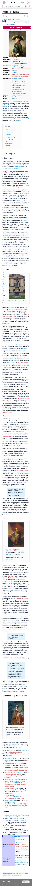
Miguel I (22, 848)
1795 (14, 797)
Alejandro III (18, 864)
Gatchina (25, 250)
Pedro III (14, 97)
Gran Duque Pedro (19, 166)
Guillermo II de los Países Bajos (15, 798)
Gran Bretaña (14, 360)
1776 (3, 752)
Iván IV (17, 839)
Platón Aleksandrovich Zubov (13, 550)
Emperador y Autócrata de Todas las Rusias (17, 30)
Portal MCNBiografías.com (20, 820)
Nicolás (7, 800)
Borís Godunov (20, 843)
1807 (26, 805)
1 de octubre (15, 61)
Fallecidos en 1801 (17, 875)
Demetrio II (24, 844)
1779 (19, 763)
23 (8, 569)
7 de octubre (23, 750)
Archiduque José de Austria (13, 774)
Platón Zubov (10, 576)
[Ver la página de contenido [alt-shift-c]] (3, 16)
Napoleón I (5, 657)
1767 (19, 551)
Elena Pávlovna (9, 779)
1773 (20, 744)
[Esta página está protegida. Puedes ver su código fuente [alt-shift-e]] (21, 16)
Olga (6, 795)
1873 (6, 807)
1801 (16, 57)
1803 (18, 779)
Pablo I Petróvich (15, 19)
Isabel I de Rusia (21, 165)
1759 (11, 754)
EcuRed (11, 2)
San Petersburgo (16, 63)
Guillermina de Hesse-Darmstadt (20, 74)
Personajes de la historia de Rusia (18, 873)
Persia (15, 333)
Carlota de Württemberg (17, 805)
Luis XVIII (10, 357)
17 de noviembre (3, 277)
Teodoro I (26, 841)
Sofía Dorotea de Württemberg (20, 76)
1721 (7, 846)
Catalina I (22, 855)
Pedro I (19, 851)
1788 (16, 788)
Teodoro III (18, 850)
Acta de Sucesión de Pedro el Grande (14, 235)
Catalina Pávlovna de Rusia (19, 85)
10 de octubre (13, 744)
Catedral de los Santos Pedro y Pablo (15, 315)
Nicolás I (17, 862)
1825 (15, 758)
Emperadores (6, 875)
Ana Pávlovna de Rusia (18, 89)
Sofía (24, 850)
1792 (9, 795)
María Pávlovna (9, 783)
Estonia (21, 359)
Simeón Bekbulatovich (19, 840)
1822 (22, 551)
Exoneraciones (19, 884)
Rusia (25, 63)
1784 (15, 779)
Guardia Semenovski (9, 460)
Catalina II (14, 70)
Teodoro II (17, 844)
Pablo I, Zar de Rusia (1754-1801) (14, 818)
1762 (15, 176)
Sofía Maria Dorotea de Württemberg (15, 728)
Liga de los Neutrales (22, 362)
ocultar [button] (12, 127)
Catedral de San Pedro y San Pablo (21, 69)
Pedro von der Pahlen (8, 436)
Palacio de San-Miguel (22, 598)
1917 (7, 861)
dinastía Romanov (8, 105)
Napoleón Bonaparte (7, 117)
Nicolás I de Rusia (16, 91)
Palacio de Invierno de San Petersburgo (15, 186)
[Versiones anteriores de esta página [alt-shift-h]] (24, 16)
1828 (14, 754)
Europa (25, 220)
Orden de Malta (8, 342)
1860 (13, 802)
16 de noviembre (13, 262)
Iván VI (17, 197)
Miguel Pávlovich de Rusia (19, 93)
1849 (24, 804)
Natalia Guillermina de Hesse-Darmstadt (15, 745)
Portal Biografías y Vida (12, 817)
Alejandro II (24, 862)
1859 (18, 783)
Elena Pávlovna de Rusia (18, 82)
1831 (22, 763)
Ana (18, 857)
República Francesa (21, 345)
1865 (17, 797)
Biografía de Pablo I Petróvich (12, 815)
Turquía (25, 333)
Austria (11, 335)
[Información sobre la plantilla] (30, 27)
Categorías (5, 873)
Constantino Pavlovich (18, 80)
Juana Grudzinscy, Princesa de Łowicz (17, 770)
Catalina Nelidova (7, 412)
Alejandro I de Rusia (17, 78)
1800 (14, 362)
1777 (7, 736)
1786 (15, 783)
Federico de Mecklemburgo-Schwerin (15, 781)
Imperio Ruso (6, 860)
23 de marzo (15, 65)
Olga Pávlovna (16, 87)
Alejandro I (14, 72)
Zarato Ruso (11, 844)
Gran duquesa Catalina (13, 168)
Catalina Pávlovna (9, 788)
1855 (14, 800)
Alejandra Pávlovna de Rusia (19, 84)
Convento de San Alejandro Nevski (18, 309)
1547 (4, 846)
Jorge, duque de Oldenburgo (18, 790)
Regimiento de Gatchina (22, 470)
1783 (17, 772)
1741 (14, 198)
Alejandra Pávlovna (10, 772)
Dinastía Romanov (17, 95)
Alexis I (27, 848)
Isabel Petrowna (6, 173)
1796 (13, 57)
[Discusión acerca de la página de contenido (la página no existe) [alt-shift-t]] (7, 16)
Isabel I (27, 857)
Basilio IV (17, 846)
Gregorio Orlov (12, 204)
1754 (21, 61)
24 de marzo (14, 569)
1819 (19, 788)
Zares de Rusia (16, 836)
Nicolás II (24, 864)
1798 (10, 802)
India (5, 367)
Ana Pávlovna (8, 797)
